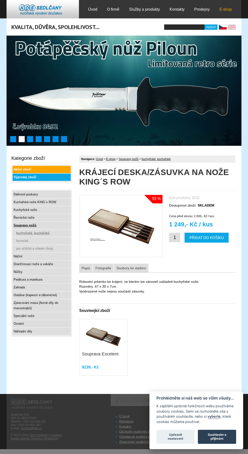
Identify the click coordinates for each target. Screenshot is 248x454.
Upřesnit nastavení (175, 436)
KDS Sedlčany (39, 435)
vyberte (214, 416)
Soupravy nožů (129, 159)
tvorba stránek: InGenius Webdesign (35, 438)
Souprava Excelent (100, 354)
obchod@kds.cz (31, 428)
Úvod (99, 159)
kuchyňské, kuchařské (156, 159)
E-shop (111, 159)
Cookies (56, 435)
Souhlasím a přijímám (217, 436)
